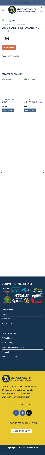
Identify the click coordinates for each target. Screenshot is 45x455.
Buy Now (9, 47)
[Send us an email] (29, 413)
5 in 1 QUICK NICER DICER (9, 101)
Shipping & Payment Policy (13, 347)
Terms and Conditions (11, 356)
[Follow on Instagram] (22, 413)
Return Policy (7, 342)
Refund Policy (7, 338)
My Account (7, 323)
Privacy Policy (7, 352)
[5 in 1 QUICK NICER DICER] (11, 87)
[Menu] (3, 10)
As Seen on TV (19, 24)
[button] (6, 453)
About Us (6, 319)
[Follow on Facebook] (16, 413)
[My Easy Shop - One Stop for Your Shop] (22, 10)
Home (4, 314)
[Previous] (1, 177)
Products (6, 24)
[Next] (43, 177)
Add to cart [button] (8, 110)
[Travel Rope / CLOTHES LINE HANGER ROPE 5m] (33, 87)
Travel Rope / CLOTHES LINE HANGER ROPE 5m (33, 101)
